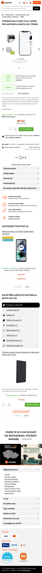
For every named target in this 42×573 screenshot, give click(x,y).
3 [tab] (23, 68)
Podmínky (19, 80)
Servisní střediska (10, 484)
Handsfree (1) (11, 325)
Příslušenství (9, 15)
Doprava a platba (10, 477)
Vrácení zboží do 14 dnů (12, 489)
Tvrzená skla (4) (12, 310)
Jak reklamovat (9, 486)
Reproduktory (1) (13, 330)
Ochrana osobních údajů (13, 491)
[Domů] (2, 15)
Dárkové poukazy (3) (14, 345)
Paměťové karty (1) (14, 340)
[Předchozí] (3, 49)
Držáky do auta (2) (13, 320)
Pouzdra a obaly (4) (14, 305)
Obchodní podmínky (11, 479)
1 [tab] (18, 68)
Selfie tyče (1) (11, 335)
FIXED (22, 17)
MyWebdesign (25, 570)
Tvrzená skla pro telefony (10, 17)
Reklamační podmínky (12, 481)
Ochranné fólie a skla (22, 15)
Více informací (6, 109)
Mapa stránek (9, 493)
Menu (38, 2)
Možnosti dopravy (9, 116)
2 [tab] (21, 68)
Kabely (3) (10, 315)
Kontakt (7, 474)
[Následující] (39, 49)
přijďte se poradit (14, 219)
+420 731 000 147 (32, 148)
